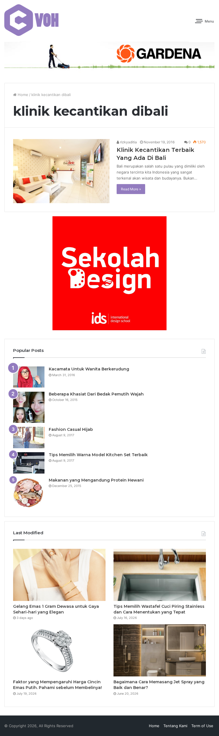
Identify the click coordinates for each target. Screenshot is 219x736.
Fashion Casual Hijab (71, 429)
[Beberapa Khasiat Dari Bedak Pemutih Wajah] (28, 407)
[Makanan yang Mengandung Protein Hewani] (28, 493)
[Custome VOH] (31, 20)
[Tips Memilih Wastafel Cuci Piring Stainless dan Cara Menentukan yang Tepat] (159, 575)
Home (22, 94)
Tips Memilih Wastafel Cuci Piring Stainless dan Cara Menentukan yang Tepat (158, 609)
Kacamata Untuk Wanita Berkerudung (89, 369)
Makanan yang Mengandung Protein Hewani (96, 480)
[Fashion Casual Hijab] (28, 437)
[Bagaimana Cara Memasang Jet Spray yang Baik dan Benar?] (159, 650)
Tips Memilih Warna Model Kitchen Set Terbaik (98, 454)
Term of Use (202, 725)
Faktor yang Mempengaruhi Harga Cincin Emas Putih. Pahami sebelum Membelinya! (57, 684)
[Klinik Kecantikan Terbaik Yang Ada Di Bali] (61, 171)
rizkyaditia (128, 142)
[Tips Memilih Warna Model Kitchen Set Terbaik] (28, 463)
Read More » (131, 189)
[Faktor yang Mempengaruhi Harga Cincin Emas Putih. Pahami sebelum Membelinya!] (59, 650)
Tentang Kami (175, 725)
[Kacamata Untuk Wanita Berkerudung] (28, 377)
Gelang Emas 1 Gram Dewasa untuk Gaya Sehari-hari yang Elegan (56, 609)
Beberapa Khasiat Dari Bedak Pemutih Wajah (96, 394)
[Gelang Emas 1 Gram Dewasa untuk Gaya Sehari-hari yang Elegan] (59, 575)
